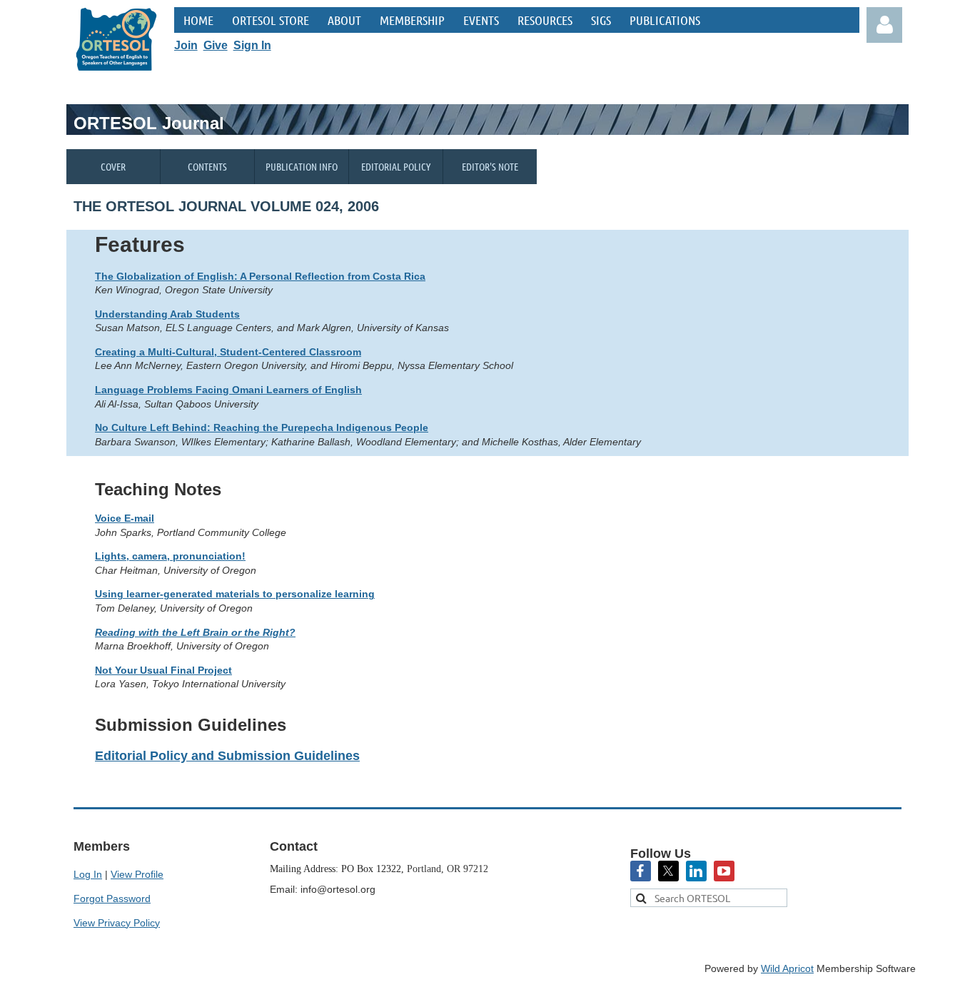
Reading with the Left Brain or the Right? (195, 632)
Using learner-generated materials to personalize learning (235, 593)
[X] (668, 871)
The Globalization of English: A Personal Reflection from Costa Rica (260, 276)
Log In (88, 874)
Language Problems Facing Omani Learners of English (228, 389)
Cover (113, 166)
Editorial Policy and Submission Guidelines (227, 756)
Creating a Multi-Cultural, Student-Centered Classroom (228, 352)
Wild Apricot (787, 968)
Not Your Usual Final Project (163, 670)
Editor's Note (490, 166)
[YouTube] (724, 871)
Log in (884, 25)
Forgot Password (112, 898)
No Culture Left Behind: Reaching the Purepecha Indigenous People (261, 427)
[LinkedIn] (696, 871)
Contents (207, 166)
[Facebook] (640, 871)
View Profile (137, 874)
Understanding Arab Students (167, 314)
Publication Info (302, 166)
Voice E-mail (124, 518)
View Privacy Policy (117, 922)
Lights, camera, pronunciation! (170, 556)
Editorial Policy (395, 166)
